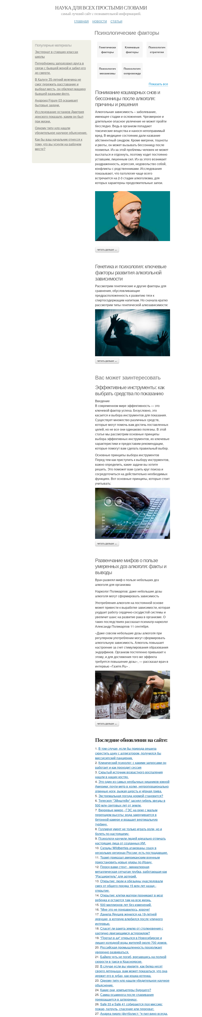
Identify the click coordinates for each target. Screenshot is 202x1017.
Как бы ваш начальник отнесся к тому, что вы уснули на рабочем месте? (58, 144)
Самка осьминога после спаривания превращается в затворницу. (124, 997)
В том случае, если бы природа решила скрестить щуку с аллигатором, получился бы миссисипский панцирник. (128, 753)
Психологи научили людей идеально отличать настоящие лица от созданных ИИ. (130, 840)
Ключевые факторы (132, 49)
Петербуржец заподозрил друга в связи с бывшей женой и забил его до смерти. (60, 68)
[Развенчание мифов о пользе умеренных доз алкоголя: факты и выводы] (132, 695)
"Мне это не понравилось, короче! (125, 909)
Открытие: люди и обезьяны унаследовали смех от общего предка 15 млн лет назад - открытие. (129, 886)
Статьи (116, 21)
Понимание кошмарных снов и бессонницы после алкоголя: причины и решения (127, 98)
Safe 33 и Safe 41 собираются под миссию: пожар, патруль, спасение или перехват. (129, 1006)
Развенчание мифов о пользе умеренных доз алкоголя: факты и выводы (130, 566)
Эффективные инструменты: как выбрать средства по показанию (129, 390)
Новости (99, 21)
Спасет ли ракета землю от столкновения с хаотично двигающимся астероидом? (129, 930)
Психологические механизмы (107, 70)
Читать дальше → (107, 249)
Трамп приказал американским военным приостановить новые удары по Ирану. (127, 859)
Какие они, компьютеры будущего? (125, 990)
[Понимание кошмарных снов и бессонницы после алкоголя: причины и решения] (132, 216)
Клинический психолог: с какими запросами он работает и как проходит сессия (130, 765)
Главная (81, 21)
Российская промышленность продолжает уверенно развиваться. (128, 949)
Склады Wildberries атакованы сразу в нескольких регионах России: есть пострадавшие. (131, 850)
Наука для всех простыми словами (101, 7)
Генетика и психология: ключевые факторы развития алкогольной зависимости (130, 272)
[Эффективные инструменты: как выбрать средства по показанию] (132, 513)
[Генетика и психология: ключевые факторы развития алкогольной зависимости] (132, 332)
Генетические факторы (107, 49)
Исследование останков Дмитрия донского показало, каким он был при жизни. (59, 116)
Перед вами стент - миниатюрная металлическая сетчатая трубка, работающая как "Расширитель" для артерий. (131, 872)
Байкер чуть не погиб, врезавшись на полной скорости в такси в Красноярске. (130, 959)
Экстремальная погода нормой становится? (130, 796)
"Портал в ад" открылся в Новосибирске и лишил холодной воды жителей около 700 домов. (131, 940)
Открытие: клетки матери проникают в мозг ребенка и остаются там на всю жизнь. (129, 897)
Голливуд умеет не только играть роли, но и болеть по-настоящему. (128, 831)
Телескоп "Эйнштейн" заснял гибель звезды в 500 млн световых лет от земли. (130, 803)
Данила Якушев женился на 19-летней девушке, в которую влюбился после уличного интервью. (129, 919)
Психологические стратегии (157, 49)
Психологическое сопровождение (132, 70)
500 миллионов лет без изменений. (126, 904)
